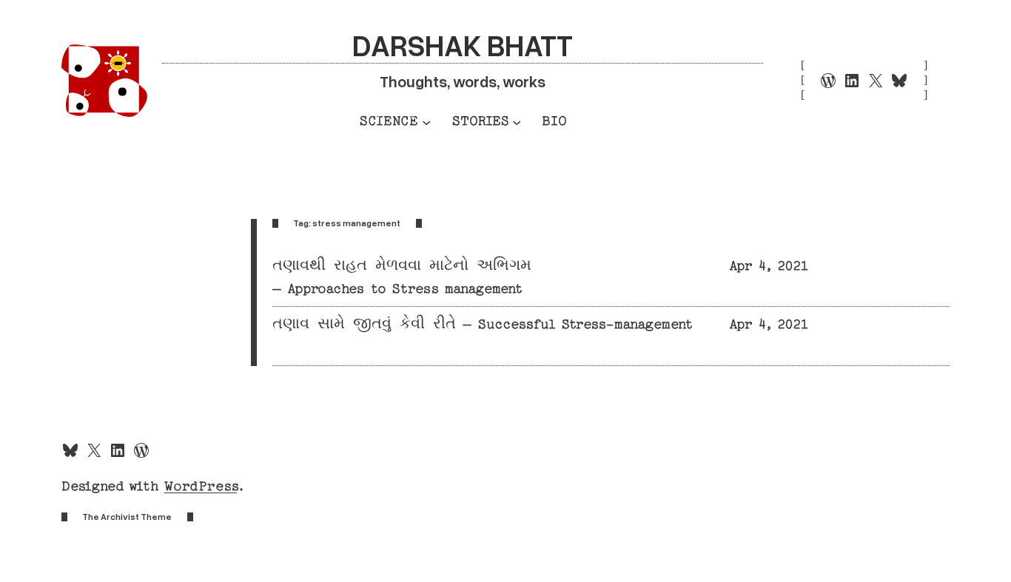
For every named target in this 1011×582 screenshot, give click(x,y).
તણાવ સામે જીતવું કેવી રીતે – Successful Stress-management (482, 324)
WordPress (200, 486)
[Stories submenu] (516, 121)
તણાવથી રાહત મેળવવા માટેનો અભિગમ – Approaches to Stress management (401, 277)
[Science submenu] (426, 121)
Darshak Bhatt (462, 45)
